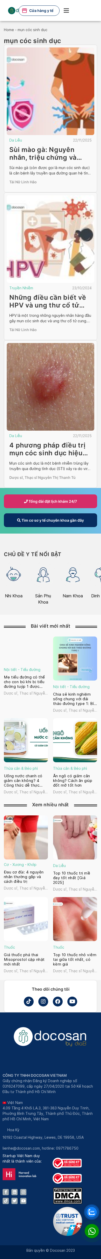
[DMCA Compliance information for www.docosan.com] (67, 1203)
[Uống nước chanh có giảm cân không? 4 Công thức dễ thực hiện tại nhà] (26, 740)
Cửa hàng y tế (41, 10)
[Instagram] (43, 1001)
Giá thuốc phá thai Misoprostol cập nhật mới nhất (24, 960)
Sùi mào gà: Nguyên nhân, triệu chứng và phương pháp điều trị (44, 157)
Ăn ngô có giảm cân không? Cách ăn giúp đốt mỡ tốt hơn (72, 781)
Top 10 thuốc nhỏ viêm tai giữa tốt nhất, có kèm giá (74, 960)
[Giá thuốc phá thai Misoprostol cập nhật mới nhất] (26, 919)
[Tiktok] (29, 1001)
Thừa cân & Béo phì (21, 768)
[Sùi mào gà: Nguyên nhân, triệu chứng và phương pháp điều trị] (50, 91)
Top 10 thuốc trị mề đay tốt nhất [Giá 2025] (71, 878)
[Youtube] (72, 1001)
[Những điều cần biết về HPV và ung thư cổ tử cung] (50, 239)
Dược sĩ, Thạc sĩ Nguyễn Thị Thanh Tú (42, 477)
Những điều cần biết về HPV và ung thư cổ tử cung (47, 305)
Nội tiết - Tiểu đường (22, 670)
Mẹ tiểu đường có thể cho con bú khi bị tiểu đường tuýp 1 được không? (24, 682)
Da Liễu (15, 140)
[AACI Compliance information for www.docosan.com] (67, 1235)
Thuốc (9, 947)
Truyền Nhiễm (21, 288)
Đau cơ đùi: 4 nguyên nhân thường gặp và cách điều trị (24, 877)
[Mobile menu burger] (66, 10)
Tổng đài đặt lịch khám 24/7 (52, 501)
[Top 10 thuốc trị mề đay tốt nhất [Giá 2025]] (75, 837)
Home (9, 30)
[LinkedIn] (14, 1192)
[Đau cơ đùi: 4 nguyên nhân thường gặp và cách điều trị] (26, 837)
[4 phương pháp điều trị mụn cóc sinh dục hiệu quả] (50, 387)
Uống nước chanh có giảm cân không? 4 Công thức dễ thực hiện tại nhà (23, 781)
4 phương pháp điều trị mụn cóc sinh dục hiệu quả (47, 453)
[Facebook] (58, 1001)
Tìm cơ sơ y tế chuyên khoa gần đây (52, 520)
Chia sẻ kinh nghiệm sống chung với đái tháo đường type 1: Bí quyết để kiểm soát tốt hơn (75, 699)
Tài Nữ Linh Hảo (23, 182)
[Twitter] (14, 1201)
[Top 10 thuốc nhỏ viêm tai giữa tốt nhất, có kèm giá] (75, 919)
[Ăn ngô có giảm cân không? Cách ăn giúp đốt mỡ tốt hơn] (75, 740)
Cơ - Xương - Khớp (20, 865)
